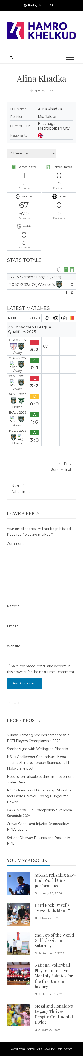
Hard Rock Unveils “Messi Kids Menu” (52, 907)
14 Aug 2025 (17, 430)
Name (13, 606)
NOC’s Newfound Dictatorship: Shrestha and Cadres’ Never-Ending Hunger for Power (39, 796)
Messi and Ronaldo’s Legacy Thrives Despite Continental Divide (54, 1014)
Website (13, 646)
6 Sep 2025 (17, 340)
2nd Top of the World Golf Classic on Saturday (54, 940)
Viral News (43, 1048)
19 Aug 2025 (17, 412)
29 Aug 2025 (17, 376)
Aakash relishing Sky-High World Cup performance (55, 880)
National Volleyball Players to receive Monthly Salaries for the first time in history (54, 975)
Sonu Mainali (61, 467)
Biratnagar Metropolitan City (54, 125)
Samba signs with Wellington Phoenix (37, 749)
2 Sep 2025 (17, 358)
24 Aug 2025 (17, 394)
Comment (16, 544)
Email (12, 626)
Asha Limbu (21, 489)
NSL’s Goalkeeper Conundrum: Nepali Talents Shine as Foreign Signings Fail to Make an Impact (39, 762)
